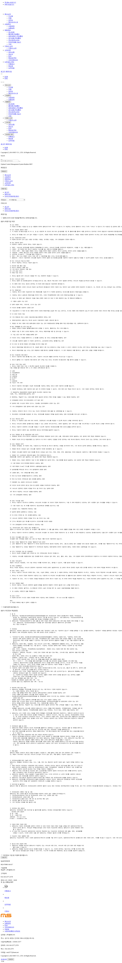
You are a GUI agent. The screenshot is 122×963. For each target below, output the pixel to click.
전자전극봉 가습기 (14, 42)
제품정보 (8, 30)
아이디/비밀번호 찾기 (12, 196)
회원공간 (4, 171)
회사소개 (8, 14)
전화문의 (10, 959)
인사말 (10, 16)
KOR (6, 76)
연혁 (9, 18)
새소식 (10, 54)
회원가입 (9, 71)
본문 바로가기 (9, 4)
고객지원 (8, 50)
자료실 (7, 929)
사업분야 (8, 24)
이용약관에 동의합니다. (11, 607)
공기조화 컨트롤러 (14, 38)
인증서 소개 (9, 46)
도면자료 (11, 68)
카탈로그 (11, 64)
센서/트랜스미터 (13, 40)
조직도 (10, 20)
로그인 (3, 71)
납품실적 (11, 28)
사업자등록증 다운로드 (12, 931)
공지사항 (11, 52)
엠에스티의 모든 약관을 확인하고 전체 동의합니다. (20, 218)
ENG (6, 78)
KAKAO (4, 959)
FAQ (9, 56)
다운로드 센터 (9, 62)
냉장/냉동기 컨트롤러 (15, 36)
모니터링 (11, 32)
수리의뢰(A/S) (13, 60)
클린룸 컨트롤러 (13, 34)
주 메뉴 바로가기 (10, 2)
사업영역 (11, 26)
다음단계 (4, 857)
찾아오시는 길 (13, 22)
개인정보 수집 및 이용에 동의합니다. (15, 855)
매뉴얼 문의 (12, 58)
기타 (9, 44)
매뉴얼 (10, 66)
